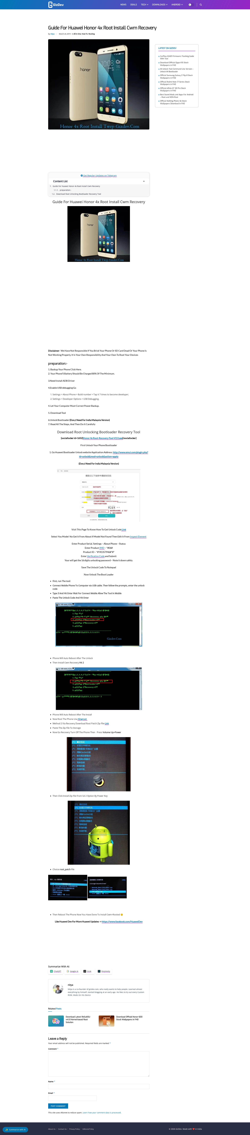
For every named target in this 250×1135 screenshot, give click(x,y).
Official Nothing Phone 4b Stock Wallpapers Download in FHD (173, 102)
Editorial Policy (88, 1129)
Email (51, 1093)
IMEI (101, 547)
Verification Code (96, 556)
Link (123, 529)
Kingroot (82, 719)
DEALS (133, 4)
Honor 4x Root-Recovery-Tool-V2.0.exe (102, 438)
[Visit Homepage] (56, 4)
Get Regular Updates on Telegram (100, 175)
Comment (53, 1049)
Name (51, 1081)
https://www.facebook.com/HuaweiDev (122, 921)
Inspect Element (138, 536)
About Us (51, 1129)
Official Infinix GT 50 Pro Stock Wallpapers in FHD (173, 89)
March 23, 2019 (65, 34)
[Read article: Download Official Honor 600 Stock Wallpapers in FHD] (106, 1021)
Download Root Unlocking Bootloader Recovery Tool (78, 194)
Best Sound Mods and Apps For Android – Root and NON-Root (176, 95)
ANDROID (175, 4)
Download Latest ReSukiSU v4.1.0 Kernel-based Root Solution (78, 1020)
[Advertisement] (125, 18)
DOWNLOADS (158, 4)
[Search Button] (201, 4)
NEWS (123, 4)
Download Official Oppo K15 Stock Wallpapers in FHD (174, 63)
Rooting (92, 34)
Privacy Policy (74, 1129)
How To (85, 34)
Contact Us (62, 1129)
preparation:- (65, 190)
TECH (143, 4)
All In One (77, 34)
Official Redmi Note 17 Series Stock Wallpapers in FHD (175, 83)
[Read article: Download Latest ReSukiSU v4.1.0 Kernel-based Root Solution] (56, 1021)
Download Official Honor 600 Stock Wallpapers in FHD (129, 1018)
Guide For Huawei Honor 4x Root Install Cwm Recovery (76, 186)
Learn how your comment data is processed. (102, 1112)
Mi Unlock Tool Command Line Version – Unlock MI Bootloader (176, 70)
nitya (52, 34)
